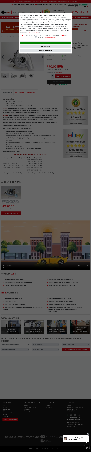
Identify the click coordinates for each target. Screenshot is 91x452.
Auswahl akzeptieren (45, 50)
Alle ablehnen (45, 46)
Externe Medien (56, 35)
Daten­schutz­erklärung (33, 32)
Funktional (40, 37)
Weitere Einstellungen (50, 37)
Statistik (36, 35)
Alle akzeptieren (45, 43)
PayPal (66, 35)
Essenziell (27, 35)
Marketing (45, 35)
